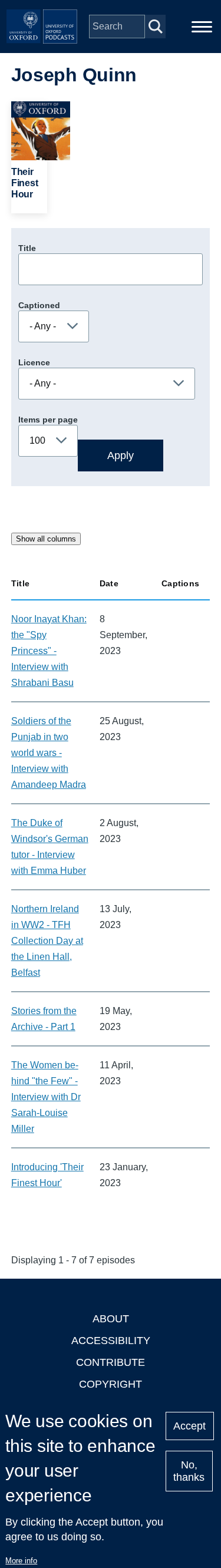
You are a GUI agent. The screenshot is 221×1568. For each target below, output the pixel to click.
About (111, 1319)
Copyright (110, 1384)
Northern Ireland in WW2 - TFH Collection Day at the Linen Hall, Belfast (47, 941)
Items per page (48, 419)
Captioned (39, 305)
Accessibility (110, 1340)
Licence (34, 362)
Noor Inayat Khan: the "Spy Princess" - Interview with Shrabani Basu (49, 651)
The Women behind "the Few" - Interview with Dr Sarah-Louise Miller (46, 1097)
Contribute (110, 1362)
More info (21, 1560)
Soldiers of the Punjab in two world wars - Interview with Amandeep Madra (48, 753)
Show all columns (46, 538)
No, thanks (188, 1471)
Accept (189, 1426)
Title (27, 248)
